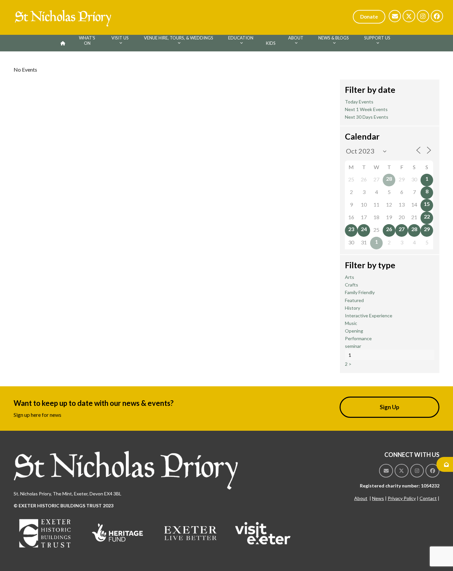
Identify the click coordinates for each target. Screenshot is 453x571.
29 (427, 229)
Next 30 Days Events (366, 117)
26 (389, 229)
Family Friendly (360, 292)
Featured (354, 300)
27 (402, 229)
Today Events (359, 101)
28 (389, 178)
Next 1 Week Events (366, 109)
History (352, 308)
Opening (354, 331)
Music (351, 323)
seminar (353, 346)
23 (351, 229)
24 (364, 229)
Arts (349, 277)
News (378, 498)
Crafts (351, 284)
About (360, 498)
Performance (358, 338)
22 (427, 216)
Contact (428, 498)
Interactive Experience (368, 315)
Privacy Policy (402, 498)
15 (427, 204)
